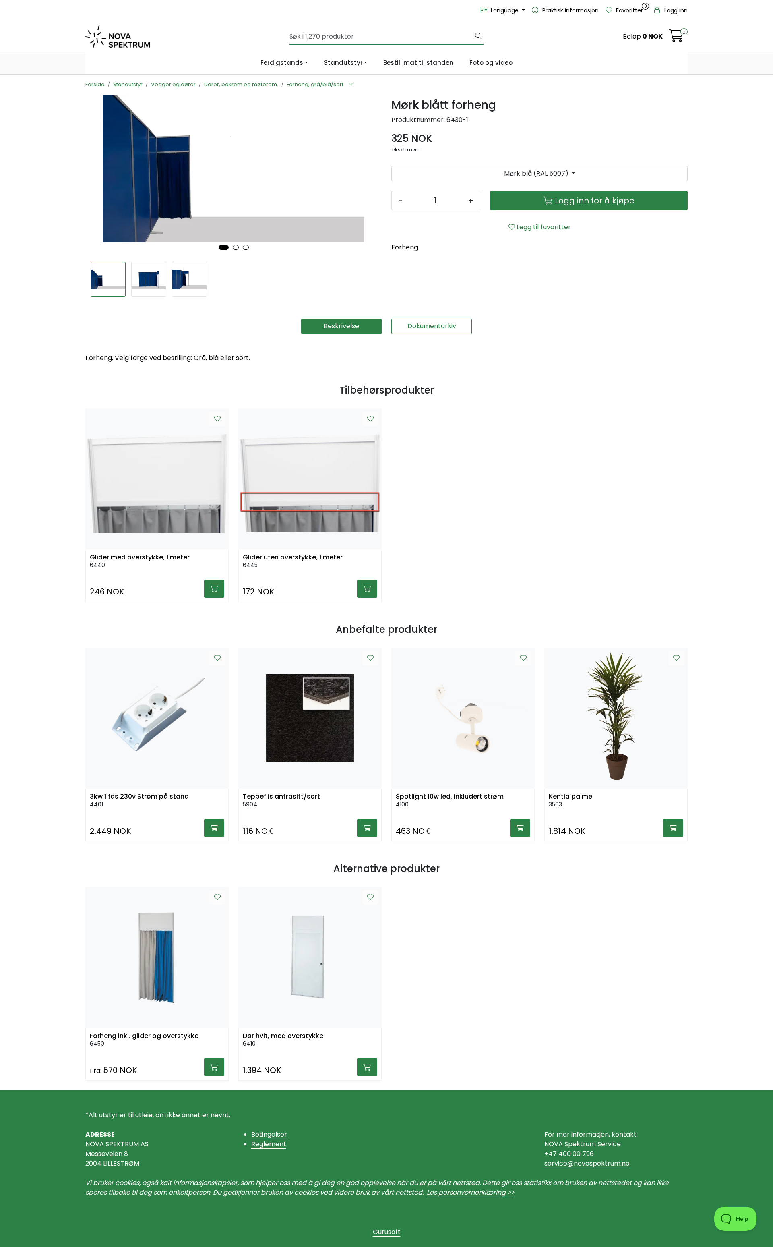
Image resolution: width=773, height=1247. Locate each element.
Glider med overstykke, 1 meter (140, 557)
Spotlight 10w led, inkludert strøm (450, 796)
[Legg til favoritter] (217, 419)
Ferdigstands (281, 62)
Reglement (268, 1144)
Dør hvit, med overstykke (283, 1036)
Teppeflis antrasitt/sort (281, 796)
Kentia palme (570, 796)
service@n (561, 1163)
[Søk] (478, 37)
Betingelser (269, 1134)
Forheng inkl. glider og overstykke (144, 1036)
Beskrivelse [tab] (341, 326)
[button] (224, 247)
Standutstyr (343, 62)
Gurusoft (387, 1232)
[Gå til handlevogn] (676, 38)
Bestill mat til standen (418, 62)
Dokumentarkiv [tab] (431, 326)
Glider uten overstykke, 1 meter (293, 557)
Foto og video (491, 62)
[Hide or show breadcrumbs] (350, 84)
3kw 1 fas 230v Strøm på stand (139, 796)
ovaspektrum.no (604, 1163)
